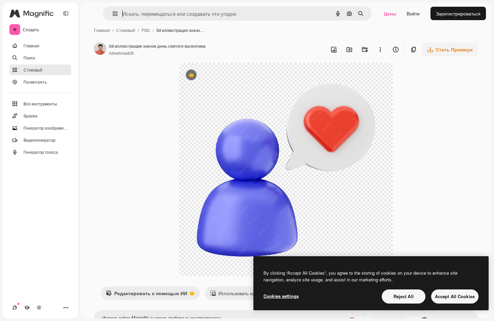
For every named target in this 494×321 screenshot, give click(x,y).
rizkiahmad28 (121, 53)
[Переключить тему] (39, 307)
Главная (102, 30)
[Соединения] (14, 307)
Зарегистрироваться (458, 13)
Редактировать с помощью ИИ (146, 295)
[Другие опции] (380, 49)
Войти (413, 13)
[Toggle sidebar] (65, 13)
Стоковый (125, 30)
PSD (145, 30)
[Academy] (27, 307)
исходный (224, 75)
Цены (390, 13)
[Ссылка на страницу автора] (100, 49)
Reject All (404, 296)
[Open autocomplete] (112, 13)
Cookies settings (281, 296)
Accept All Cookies (455, 296)
